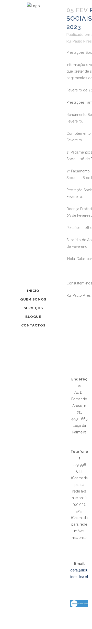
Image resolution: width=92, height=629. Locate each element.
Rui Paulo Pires (79, 41)
